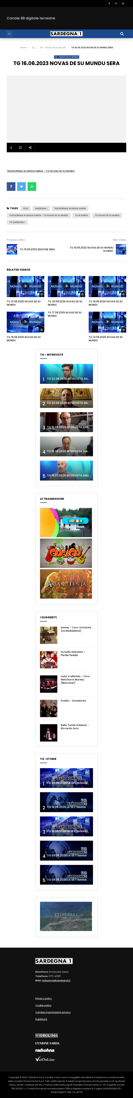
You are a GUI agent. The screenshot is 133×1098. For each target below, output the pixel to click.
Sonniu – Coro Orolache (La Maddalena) (76, 629)
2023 (25, 208)
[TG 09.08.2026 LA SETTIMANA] (66, 851)
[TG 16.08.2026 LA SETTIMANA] (66, 802)
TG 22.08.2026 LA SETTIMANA (67, 783)
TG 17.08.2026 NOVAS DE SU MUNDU (65, 314)
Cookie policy (43, 1005)
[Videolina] (46, 1036)
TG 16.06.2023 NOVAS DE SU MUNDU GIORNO (91, 249)
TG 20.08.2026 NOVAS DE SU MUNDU (65, 303)
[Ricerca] (122, 33)
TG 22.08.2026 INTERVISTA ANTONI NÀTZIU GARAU (81, 403)
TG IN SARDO (81, 215)
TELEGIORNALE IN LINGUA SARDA (70, 208)
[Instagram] (115, 3)
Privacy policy (43, 998)
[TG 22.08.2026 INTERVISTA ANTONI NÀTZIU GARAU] (66, 398)
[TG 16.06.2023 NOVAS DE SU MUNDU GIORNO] (121, 249)
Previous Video (16, 240)
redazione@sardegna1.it (56, 980)
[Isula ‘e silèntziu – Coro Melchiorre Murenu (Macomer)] (48, 684)
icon (25, 286)
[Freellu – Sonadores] (48, 708)
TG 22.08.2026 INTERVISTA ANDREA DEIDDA (76, 379)
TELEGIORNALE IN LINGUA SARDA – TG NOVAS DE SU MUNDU (41, 171)
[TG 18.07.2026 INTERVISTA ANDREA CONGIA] (66, 471)
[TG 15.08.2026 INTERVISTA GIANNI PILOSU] (66, 446)
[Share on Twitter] (21, 186)
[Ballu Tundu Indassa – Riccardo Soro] (48, 733)
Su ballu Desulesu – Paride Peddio (73, 653)
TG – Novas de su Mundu (53, 47)
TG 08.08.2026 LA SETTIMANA (67, 880)
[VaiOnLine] (44, 1060)
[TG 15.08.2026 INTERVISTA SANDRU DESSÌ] (66, 422)
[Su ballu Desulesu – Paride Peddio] (48, 659)
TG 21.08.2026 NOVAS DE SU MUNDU (24, 303)
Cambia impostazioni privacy (53, 1012)
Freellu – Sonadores (73, 700)
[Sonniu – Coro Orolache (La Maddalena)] (48, 635)
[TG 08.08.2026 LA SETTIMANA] (66, 875)
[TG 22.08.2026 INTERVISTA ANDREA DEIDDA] (66, 374)
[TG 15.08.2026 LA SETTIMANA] (66, 826)
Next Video (119, 240)
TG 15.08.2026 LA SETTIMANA (66, 831)
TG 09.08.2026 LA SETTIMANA (67, 855)
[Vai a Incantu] (66, 536)
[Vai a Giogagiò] (66, 567)
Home (23, 47)
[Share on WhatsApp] (32, 186)
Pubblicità (41, 1019)
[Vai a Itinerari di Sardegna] (66, 930)
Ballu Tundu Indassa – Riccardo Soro (75, 726)
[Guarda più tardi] (122, 3)
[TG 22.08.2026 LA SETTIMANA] (66, 778)
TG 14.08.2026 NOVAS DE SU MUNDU (106, 338)
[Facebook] (108, 3)
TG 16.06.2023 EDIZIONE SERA (37, 249)
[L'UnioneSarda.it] (47, 1043)
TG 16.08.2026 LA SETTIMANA (66, 807)
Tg (33, 47)
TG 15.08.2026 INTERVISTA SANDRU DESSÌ (74, 427)
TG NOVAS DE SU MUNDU (107, 215)
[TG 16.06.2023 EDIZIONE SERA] (12, 249)
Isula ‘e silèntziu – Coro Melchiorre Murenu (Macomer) (75, 680)
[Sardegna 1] (66, 33)
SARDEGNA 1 (41, 208)
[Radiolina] (44, 1051)
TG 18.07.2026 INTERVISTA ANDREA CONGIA (76, 475)
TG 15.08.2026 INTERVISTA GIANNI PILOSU (74, 451)
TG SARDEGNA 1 (17, 222)
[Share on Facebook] (11, 186)
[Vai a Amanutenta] (66, 597)
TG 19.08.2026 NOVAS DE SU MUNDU (106, 303)
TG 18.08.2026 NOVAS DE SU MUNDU (24, 338)
